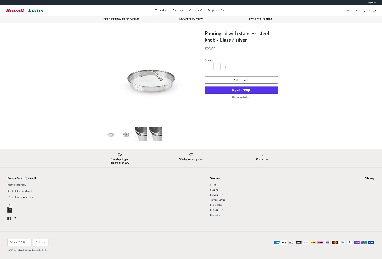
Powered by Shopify (39, 250)
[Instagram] (14, 218)
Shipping (214, 189)
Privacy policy (216, 194)
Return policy (216, 204)
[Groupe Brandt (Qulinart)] (25, 10)
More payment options (241, 97)
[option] (151, 77)
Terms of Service (217, 199)
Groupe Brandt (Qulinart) (22, 250)
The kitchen (161, 10)
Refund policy (216, 209)
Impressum (215, 214)
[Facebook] (9, 218)
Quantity (208, 60)
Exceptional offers (217, 10)
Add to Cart (241, 79)
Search (213, 184)
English (370, 2)
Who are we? (195, 10)
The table (178, 10)
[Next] (195, 77)
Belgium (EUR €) (17, 242)
